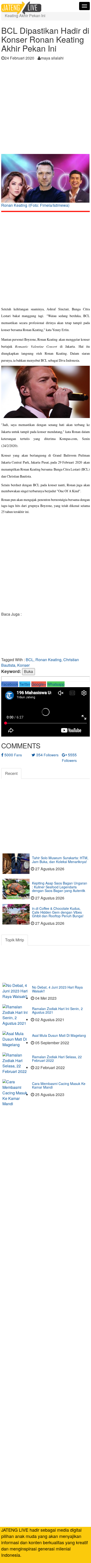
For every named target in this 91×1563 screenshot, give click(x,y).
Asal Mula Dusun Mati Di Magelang (59, 1035)
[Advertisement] (45, 109)
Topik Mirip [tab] (14, 940)
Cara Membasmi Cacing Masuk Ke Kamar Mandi (58, 1085)
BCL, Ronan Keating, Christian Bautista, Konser (40, 662)
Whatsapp (56, 684)
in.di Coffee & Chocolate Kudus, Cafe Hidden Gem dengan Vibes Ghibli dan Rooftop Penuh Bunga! (57, 912)
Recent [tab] (11, 773)
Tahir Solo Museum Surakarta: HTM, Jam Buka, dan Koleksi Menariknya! (60, 859)
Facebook (9, 684)
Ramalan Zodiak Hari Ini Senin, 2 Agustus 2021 (57, 1010)
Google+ (38, 684)
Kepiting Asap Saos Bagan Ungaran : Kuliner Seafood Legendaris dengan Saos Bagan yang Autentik (59, 887)
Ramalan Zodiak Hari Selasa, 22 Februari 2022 (57, 1058)
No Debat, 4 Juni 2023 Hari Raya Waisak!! (57, 989)
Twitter (24, 684)
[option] (45, 182)
